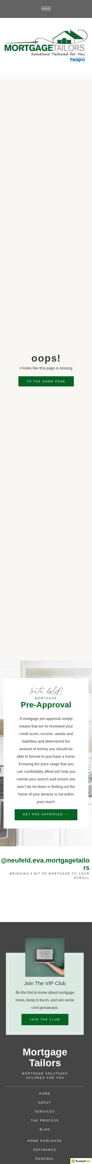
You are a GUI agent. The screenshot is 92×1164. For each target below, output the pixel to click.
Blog (45, 1129)
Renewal (44, 1158)
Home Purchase (45, 1141)
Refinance (44, 1149)
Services (45, 1111)
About (44, 1102)
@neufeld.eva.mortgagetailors (45, 864)
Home (44, 1093)
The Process (45, 1120)
